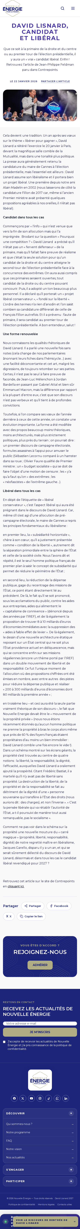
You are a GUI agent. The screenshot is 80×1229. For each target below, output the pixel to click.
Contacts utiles (64, 1204)
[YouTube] (31, 1098)
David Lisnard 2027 (64, 1198)
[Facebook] (14, 1098)
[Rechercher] (62, 8)
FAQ (40, 1140)
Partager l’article (55, 81)
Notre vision (40, 1149)
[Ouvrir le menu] (73, 8)
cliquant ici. (16, 886)
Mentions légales (46, 1204)
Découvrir (39, 1113)
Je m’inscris (40, 1032)
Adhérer (43, 966)
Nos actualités (40, 1157)
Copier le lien (34, 916)
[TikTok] (48, 1098)
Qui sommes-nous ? (40, 1124)
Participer (39, 1181)
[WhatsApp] (57, 1098)
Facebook (61, 906)
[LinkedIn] (65, 1098)
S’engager (39, 1170)
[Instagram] (40, 1098)
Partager (35, 906)
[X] (23, 1098)
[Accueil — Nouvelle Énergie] (12, 8)
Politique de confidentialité (21, 1204)
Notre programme (40, 1132)
